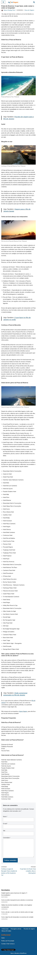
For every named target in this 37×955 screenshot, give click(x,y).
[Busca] (34, 2)
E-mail (5, 823)
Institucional (5, 928)
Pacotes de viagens (29, 928)
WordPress (23, 953)
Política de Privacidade (7, 941)
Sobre (3, 938)
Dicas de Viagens (29, 10)
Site (4, 830)
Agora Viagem (23, 711)
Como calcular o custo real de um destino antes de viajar (17, 912)
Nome (5, 816)
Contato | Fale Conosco (8, 943)
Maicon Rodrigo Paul (9, 10)
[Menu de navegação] (3, 2)
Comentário (6, 837)
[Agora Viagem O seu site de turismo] (13, 2)
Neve (12, 953)
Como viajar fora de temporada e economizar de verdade (17, 917)
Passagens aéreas (16, 928)
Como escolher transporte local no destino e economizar (17, 900)
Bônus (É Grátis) (6, 931)
